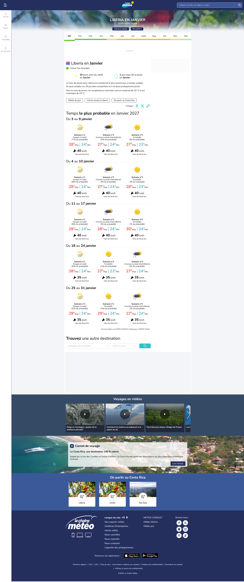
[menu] (6, 5)
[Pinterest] (179, 535)
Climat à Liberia (120, 29)
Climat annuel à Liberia (97, 100)
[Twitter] (185, 522)
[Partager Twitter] (142, 106)
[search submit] (239, 5)
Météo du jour (74, 100)
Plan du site (105, 564)
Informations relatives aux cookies (125, 564)
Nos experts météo (114, 521)
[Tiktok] (185, 535)
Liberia (81, 11)
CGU (90, 564)
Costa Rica (74, 11)
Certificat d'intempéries (116, 526)
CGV (96, 564)
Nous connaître (112, 534)
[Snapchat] (179, 529)
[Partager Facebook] (137, 106)
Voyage (67, 11)
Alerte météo (111, 530)
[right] (188, 415)
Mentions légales (79, 564)
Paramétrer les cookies (174, 565)
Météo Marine (151, 521)
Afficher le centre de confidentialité (129, 568)
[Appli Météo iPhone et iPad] (131, 556)
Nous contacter (112, 543)
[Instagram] (185, 529)
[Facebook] (179, 522)
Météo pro (149, 526)
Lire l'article (178, 463)
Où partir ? (137, 29)
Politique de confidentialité (151, 564)
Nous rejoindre (112, 538)
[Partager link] (148, 106)
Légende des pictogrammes (119, 547)
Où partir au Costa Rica (124, 100)
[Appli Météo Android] (150, 556)
